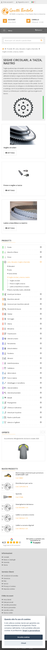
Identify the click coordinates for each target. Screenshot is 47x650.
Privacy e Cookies (10, 586)
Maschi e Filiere (12, 252)
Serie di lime (13, 274)
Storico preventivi (10, 607)
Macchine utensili (13, 299)
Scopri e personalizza (31, 630)
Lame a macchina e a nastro (15, 223)
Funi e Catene (12, 378)
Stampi (9, 314)
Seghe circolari (10, 147)
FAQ (5, 581)
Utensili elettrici (12, 388)
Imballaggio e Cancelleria (16, 383)
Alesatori (12, 266)
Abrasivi (10, 358)
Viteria (9, 324)
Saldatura (10, 368)
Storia (6, 565)
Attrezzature (11, 373)
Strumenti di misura (14, 309)
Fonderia (10, 353)
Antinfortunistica (13, 363)
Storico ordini (8, 613)
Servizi (6, 584)
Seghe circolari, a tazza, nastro (19, 277)
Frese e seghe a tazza (13, 185)
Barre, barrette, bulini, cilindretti (19, 290)
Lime (10, 270)
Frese (9, 257)
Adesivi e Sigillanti (13, 422)
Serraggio (10, 319)
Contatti (6, 557)
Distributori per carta (24, 483)
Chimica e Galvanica (14, 408)
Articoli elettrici (12, 348)
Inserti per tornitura (14, 294)
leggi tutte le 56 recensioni (11, 545)
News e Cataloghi (10, 560)
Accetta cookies (23, 637)
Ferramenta (11, 343)
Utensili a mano (12, 339)
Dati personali (8, 602)
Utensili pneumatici (14, 393)
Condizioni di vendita (11, 576)
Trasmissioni (11, 334)
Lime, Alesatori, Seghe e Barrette (18, 262)
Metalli (9, 398)
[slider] (14, 542)
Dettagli (11, 153)
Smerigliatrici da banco (24, 504)
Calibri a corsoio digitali (25, 525)
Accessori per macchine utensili (18, 304)
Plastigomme (11, 403)
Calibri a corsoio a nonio (25, 515)
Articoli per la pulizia (14, 412)
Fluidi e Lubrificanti (13, 417)
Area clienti (7, 600)
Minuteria (10, 329)
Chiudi (23, 643)
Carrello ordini (8, 610)
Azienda (6, 562)
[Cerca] (41, 40)
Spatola (19, 494)
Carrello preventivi (10, 605)
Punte (9, 247)
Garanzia (7, 578)
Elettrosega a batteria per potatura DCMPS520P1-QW (29, 474)
